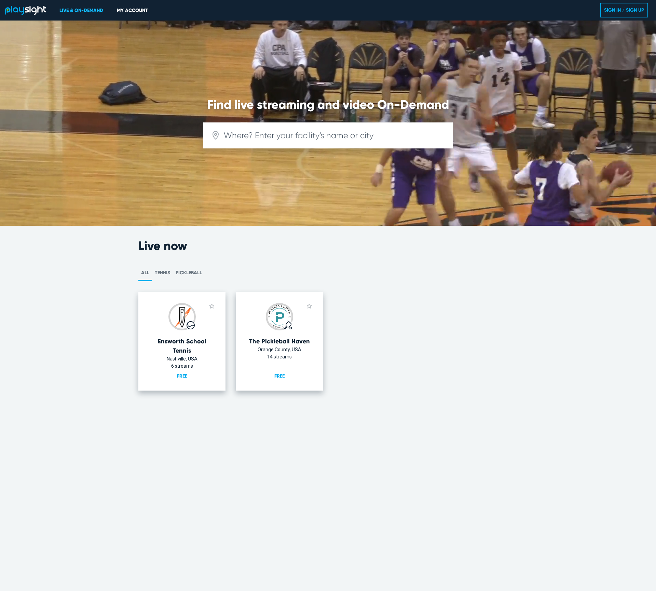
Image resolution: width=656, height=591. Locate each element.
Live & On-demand (81, 10)
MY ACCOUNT (132, 10)
